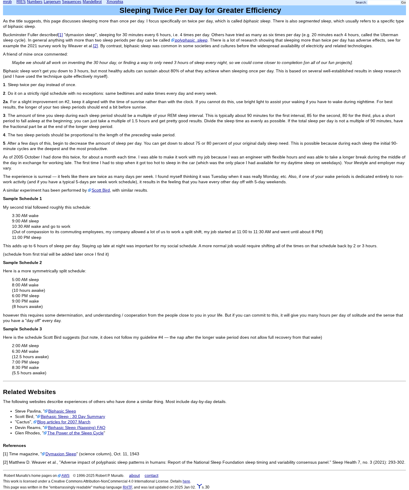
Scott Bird (101, 190)
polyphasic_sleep (191, 40)
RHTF (127, 487)
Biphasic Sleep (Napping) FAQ (76, 427)
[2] (95, 45)
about (134, 475)
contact (151, 475)
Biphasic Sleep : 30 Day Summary (73, 416)
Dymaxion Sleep (61, 453)
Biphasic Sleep (62, 411)
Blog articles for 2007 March (63, 421)
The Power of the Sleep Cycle (75, 433)
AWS (65, 475)
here (186, 481)
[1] (60, 34)
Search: (361, 2)
